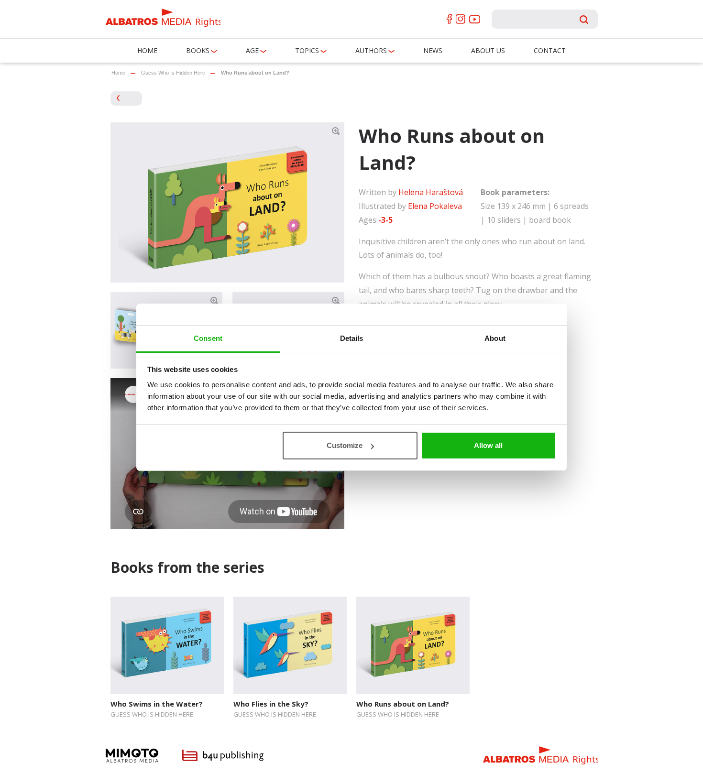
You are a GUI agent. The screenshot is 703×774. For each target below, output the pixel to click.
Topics (307, 50)
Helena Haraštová (430, 192)
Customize (344, 445)
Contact (550, 50)
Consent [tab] (208, 338)
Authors (371, 50)
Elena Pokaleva (435, 206)
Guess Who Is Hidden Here (173, 73)
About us (488, 50)
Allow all (488, 445)
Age (252, 50)
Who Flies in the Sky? (270, 704)
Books (197, 50)
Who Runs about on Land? (402, 704)
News (432, 50)
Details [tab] (351, 338)
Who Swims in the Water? (156, 704)
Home (147, 50)
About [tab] (494, 338)
